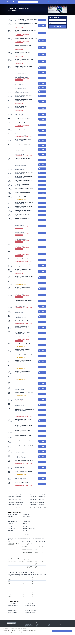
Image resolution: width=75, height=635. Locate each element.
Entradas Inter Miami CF (12, 612)
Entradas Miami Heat (29, 603)
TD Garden (25, 519)
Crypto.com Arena (26, 514)
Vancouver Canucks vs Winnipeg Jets (37, 504)
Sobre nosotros (28, 624)
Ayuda (49, 624)
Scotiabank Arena (11, 516)
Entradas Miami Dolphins (12, 610)
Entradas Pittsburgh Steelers (13, 608)
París (37, 626)
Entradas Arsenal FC (11, 607)
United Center (10, 519)
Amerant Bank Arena (11, 526)
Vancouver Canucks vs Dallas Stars (36, 506)
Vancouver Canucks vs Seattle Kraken (15, 492)
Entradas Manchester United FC (31, 614)
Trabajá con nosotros (29, 625)
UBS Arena (25, 523)
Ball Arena (25, 530)
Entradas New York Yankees (13, 605)
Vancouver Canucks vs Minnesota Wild (15, 504)
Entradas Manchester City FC (30, 608)
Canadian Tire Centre (27, 525)
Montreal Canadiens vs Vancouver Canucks (16, 506)
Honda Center (10, 530)
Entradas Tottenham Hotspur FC (31, 610)
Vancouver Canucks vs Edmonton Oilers (15, 494)
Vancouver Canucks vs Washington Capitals (38, 507)
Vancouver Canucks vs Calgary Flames (15, 507)
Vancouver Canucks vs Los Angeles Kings (37, 496)
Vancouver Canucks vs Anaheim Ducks (37, 502)
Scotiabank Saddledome (12, 521)
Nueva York (38, 624)
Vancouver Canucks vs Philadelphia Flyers (15, 502)
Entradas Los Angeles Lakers (30, 612)
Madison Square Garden (12, 514)
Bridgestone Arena (11, 528)
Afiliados (26, 626)
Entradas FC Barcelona (12, 614)
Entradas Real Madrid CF (12, 603)
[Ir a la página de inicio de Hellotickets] (11, 2)
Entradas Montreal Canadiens (13, 615)
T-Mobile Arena (10, 523)
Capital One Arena (26, 521)
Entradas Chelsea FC (29, 607)
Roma (37, 625)
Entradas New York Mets (29, 615)
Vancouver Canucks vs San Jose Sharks (37, 492)
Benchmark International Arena (29, 528)
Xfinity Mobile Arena (26, 516)
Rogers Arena (25, 518)
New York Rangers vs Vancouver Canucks (37, 494)
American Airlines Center (12, 525)
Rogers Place (25, 526)
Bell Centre (10, 518)
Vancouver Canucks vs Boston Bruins (14, 499)
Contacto (49, 625)
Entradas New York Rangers (30, 605)
